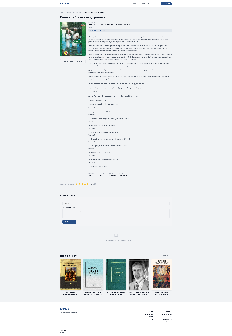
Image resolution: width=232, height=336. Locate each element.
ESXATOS (64, 309)
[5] (87, 184)
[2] (79, 184)
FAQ (170, 316)
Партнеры (168, 311)
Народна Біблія (100, 30)
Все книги (166, 256)
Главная (62, 12)
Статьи (150, 319)
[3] (82, 184)
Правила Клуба (167, 314)
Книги (69, 12)
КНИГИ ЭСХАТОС (78, 12)
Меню (134, 4)
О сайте (169, 309)
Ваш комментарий (68, 207)
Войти (167, 4)
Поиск (142, 4)
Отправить (70, 222)
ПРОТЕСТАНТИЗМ (107, 25)
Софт (151, 316)
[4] (85, 184)
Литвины (169, 322)
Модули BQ (149, 314)
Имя (63, 200)
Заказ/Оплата (167, 319)
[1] (77, 184)
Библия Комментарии (122, 25)
